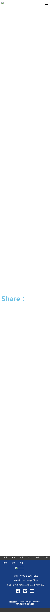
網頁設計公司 (21, 604)
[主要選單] (46, 3)
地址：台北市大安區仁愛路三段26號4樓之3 (26, 584)
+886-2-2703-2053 (29, 575)
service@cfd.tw (30, 580)
